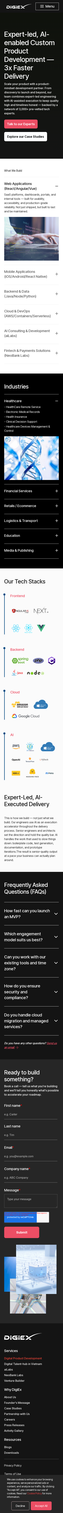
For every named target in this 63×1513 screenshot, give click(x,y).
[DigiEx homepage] (19, 6)
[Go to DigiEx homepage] (31, 1336)
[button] (31, 439)
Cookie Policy (34, 1493)
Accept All (41, 1506)
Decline (20, 1506)
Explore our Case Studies (25, 136)
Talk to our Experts (21, 124)
